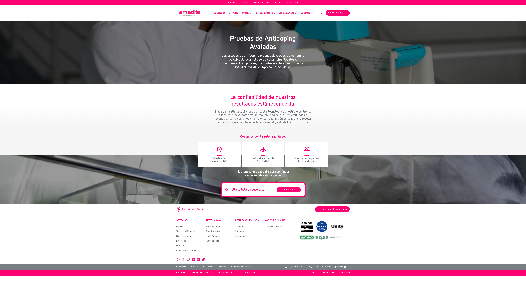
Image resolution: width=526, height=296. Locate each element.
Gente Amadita (213, 236)
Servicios (233, 13)
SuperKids (221, 267)
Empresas (279, 3)
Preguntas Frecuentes (239, 267)
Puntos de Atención (265, 13)
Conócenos (219, 13)
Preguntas (305, 13)
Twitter (203, 259)
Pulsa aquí (288, 190)
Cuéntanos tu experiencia (332, 209)
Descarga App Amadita (193, 209)
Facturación (292, 3)
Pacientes (232, 3)
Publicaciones (212, 241)
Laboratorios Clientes (261, 3)
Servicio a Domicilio (185, 231)
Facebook (183, 259)
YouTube (193, 259)
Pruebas (246, 13)
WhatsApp (323, 13)
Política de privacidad (244, 273)
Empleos (194, 267)
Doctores (239, 231)
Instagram (188, 259)
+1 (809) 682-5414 (320, 267)
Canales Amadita (287, 13)
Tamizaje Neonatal (273, 227)
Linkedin (198, 259)
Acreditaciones (213, 231)
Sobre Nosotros (213, 227)
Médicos (244, 3)
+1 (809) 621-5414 (294, 267)
